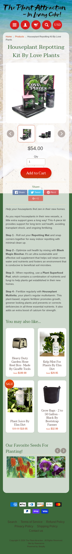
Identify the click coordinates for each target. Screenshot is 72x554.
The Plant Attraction (35, 540)
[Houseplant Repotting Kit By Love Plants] (26, 133)
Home (9, 37)
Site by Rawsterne (36, 543)
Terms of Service (31, 521)
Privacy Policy (24, 526)
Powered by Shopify (36, 546)
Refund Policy (55, 521)
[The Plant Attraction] (36, 10)
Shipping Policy (47, 526)
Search (12, 521)
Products (19, 37)
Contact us (36, 530)
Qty (36, 156)
